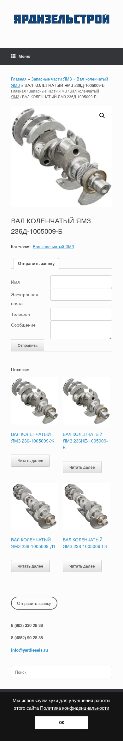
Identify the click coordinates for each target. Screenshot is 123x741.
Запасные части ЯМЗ (51, 79)
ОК (61, 722)
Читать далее (30, 460)
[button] (102, 115)
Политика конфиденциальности (74, 708)
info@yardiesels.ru (29, 650)
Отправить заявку (34, 603)
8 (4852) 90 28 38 (27, 638)
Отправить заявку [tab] (36, 263)
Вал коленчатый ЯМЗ (53, 247)
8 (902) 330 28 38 (27, 625)
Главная (18, 79)
